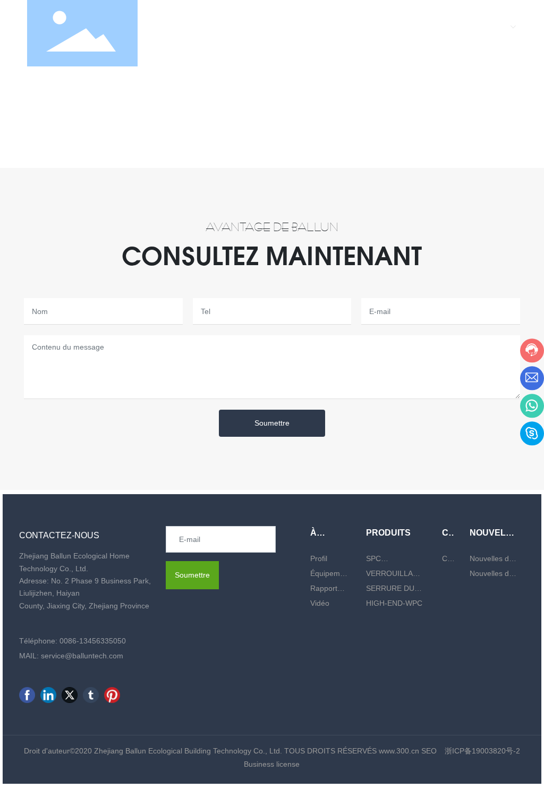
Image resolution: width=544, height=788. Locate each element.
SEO (429, 751)
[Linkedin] (48, 695)
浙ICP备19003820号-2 (482, 751)
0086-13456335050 (93, 641)
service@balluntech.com (82, 655)
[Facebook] (27, 695)
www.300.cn (400, 751)
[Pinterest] (112, 695)
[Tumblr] (91, 695)
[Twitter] (70, 695)
